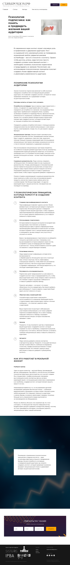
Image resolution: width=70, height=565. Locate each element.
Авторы (24, 9)
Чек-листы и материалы (39, 9)
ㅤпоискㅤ (63, 4)
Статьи (15, 9)
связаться (55, 4)
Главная (5, 9)
